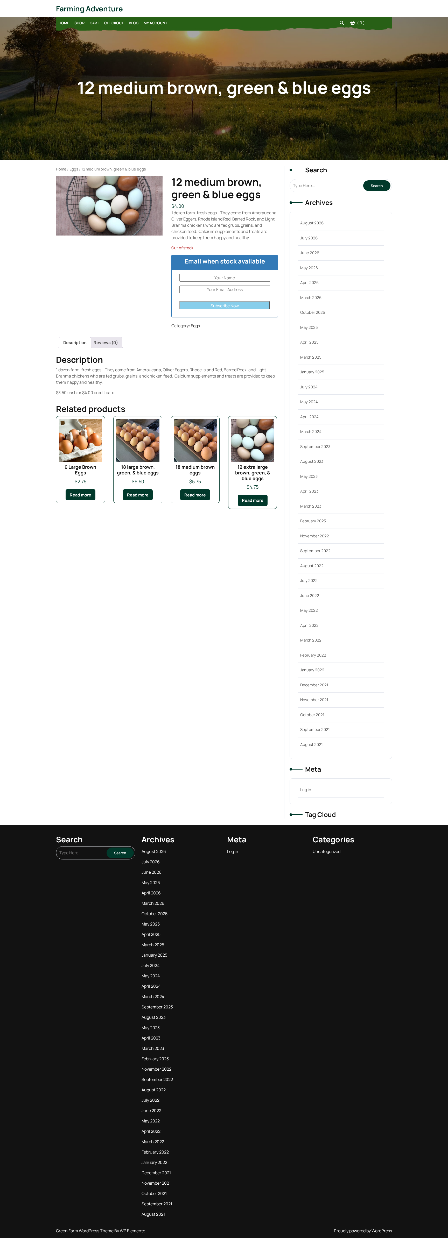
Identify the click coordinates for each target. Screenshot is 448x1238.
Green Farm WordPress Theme (85, 1231)
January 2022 (312, 670)
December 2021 (314, 685)
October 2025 (312, 312)
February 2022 (313, 655)
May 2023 (309, 476)
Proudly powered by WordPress (363, 1231)
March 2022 (310, 640)
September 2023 (315, 446)
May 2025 (309, 327)
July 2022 (309, 580)
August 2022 (312, 565)
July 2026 (309, 238)
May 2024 (309, 401)
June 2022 (309, 595)
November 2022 (314, 536)
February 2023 (313, 521)
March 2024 (310, 431)
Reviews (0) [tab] (106, 342)
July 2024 (309, 387)
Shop (79, 22)
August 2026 (312, 223)
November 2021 (314, 699)
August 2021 (311, 744)
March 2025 (310, 357)
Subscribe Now (225, 306)
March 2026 (310, 297)
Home (64, 22)
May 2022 (309, 610)
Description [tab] (75, 342)
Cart (94, 22)
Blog (133, 22)
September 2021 (315, 729)
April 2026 (309, 282)
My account (155, 22)
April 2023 (309, 491)
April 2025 (309, 342)
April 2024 (309, 416)
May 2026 (309, 268)
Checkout (114, 22)
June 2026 (309, 252)
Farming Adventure (89, 8)
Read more (80, 495)
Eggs (73, 169)
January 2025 (312, 372)
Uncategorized (326, 851)
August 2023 (311, 461)
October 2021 (312, 714)
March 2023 (310, 506)
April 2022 (309, 625)
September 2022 (315, 550)
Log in (305, 789)
